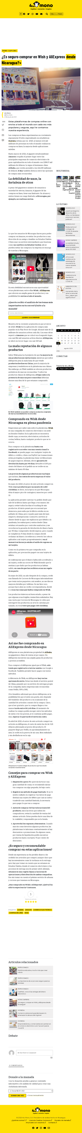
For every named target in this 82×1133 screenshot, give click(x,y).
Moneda (21, 1010)
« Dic (58, 351)
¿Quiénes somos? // (19, 1120)
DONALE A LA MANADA (57, 14)
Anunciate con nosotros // (36, 1123)
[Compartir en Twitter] (3, 124)
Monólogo (70, 208)
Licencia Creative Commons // (40, 1120)
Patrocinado (23, 967)
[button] (47, 14)
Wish (27, 913)
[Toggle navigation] (20, 13)
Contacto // (52, 1123)
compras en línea (16, 913)
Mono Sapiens (9, 51)
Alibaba (20, 910)
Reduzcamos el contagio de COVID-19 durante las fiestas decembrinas (72, 231)
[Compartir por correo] (3, 135)
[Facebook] (24, 14)
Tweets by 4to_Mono (64, 366)
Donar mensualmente (36, 1095)
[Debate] (3, 140)
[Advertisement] (41, 33)
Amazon (28, 910)
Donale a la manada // (63, 1120)
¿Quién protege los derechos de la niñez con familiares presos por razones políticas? (72, 215)
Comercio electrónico (42, 910)
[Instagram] (33, 14)
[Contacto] (41, 14)
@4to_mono (8, 115)
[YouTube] (37, 14)
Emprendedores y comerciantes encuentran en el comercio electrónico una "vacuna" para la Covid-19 (34, 1026)
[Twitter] (28, 14)
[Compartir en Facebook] (3, 129)
